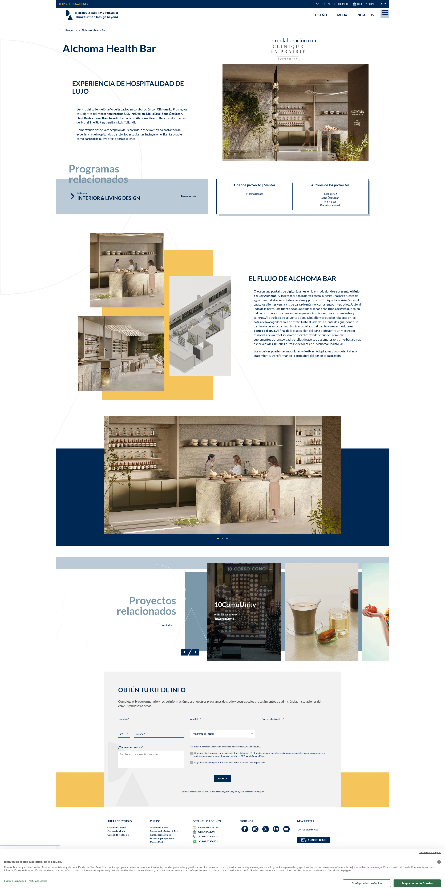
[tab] (218, 538)
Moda (342, 15)
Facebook (245, 827)
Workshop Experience (162, 838)
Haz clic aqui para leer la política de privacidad (210, 746)
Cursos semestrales (160, 834)
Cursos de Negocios (118, 834)
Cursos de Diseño (116, 827)
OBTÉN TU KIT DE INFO (335, 3)
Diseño (321, 15)
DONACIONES (79, 3)
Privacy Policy (233, 791)
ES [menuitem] (381, 3)
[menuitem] (382, 4)
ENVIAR (222, 778)
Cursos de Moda (116, 831)
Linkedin (276, 827)
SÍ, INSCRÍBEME (317, 839)
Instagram (256, 827)
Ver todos (167, 625)
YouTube (287, 827)
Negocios (366, 15)
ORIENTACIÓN (365, 3)
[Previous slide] (186, 652)
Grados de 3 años (159, 827)
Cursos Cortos (157, 842)
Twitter (266, 827)
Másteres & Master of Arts (164, 831)
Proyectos (71, 30)
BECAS (63, 3)
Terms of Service (251, 791)
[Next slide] (194, 652)
